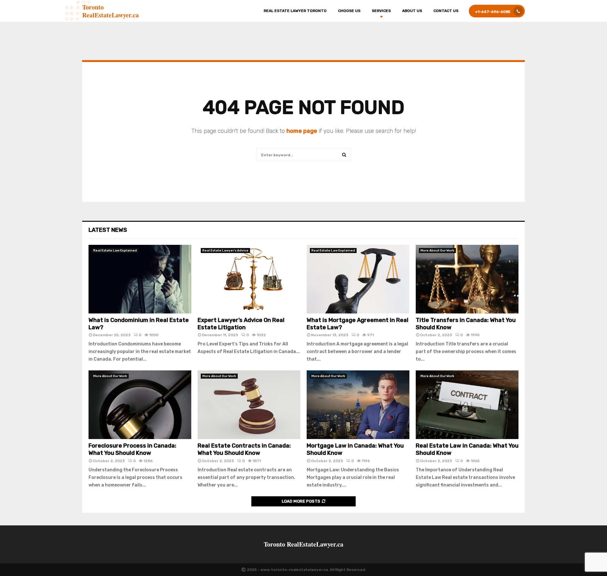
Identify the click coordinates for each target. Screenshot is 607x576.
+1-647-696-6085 (492, 11)
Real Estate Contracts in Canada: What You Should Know (244, 449)
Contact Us (445, 11)
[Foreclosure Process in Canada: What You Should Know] (140, 404)
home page (301, 130)
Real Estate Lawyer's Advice (225, 250)
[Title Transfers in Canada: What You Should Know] (467, 279)
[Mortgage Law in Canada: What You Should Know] (358, 404)
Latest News (108, 229)
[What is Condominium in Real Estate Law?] (140, 279)
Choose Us (349, 11)
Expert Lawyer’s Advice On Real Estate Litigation (241, 324)
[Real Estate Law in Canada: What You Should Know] (467, 404)
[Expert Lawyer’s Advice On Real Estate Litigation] (249, 279)
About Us (412, 11)
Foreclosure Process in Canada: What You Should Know (132, 449)
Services (381, 11)
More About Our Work (437, 250)
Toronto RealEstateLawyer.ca (110, 11)
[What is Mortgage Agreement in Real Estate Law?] (358, 279)
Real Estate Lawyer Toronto (295, 11)
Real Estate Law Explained (115, 250)
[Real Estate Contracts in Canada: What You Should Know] (249, 404)
